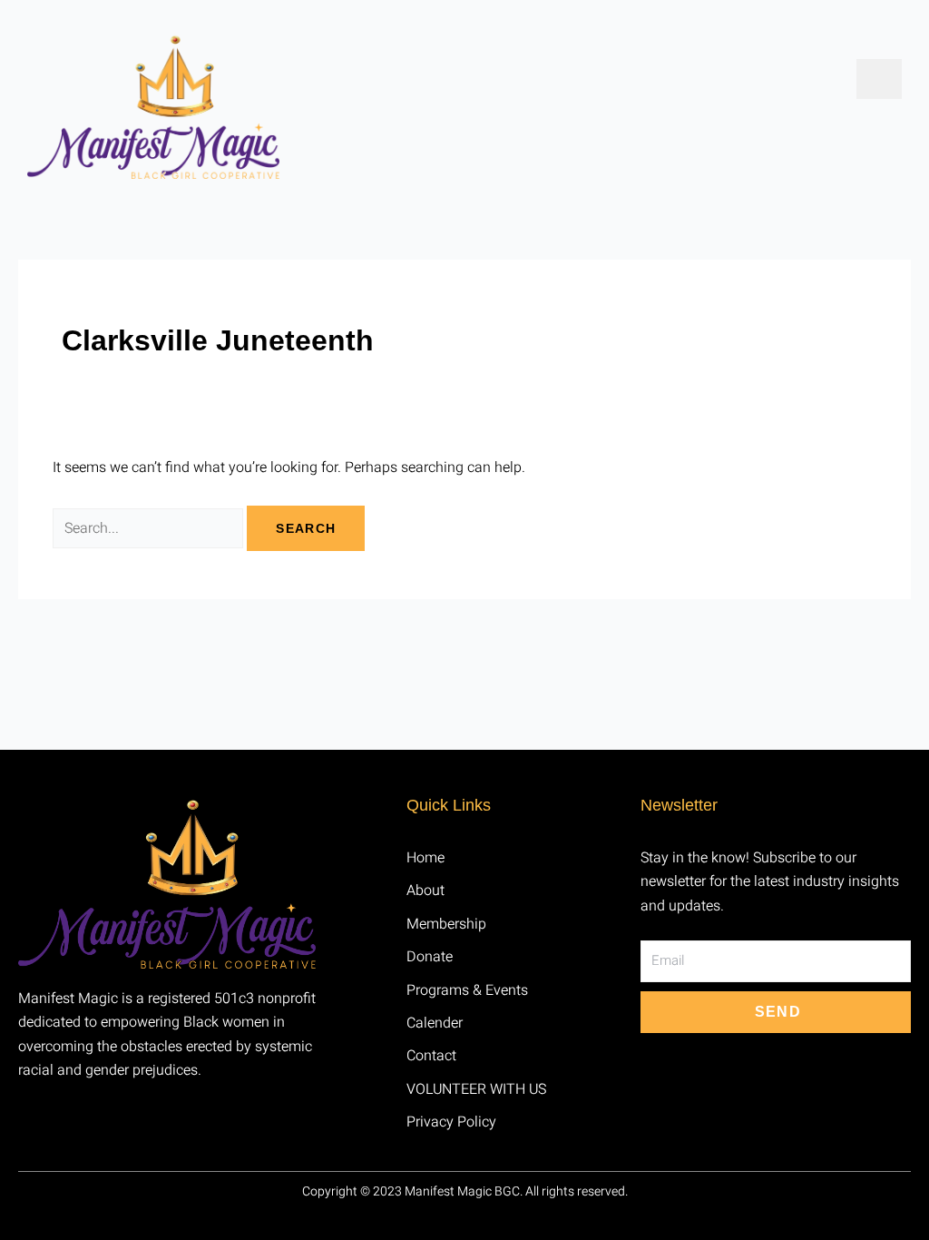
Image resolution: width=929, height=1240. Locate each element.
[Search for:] (150, 528)
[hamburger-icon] (879, 79)
